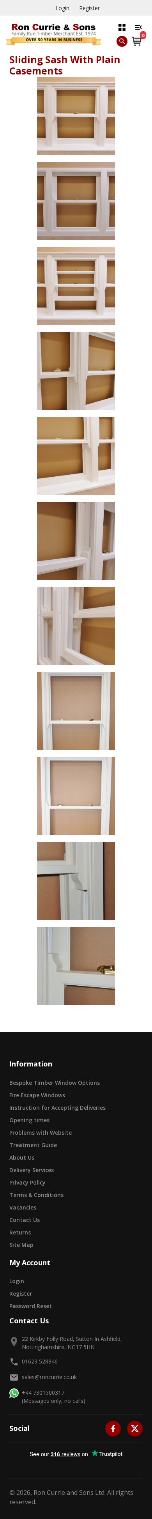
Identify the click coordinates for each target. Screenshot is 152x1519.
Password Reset (30, 1306)
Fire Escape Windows (37, 1095)
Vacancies (22, 1207)
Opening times (29, 1120)
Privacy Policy (27, 1182)
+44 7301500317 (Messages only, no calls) (53, 1396)
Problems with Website (40, 1132)
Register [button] (20, 1293)
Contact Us (24, 1220)
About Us (21, 1157)
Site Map (21, 1244)
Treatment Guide (33, 1145)
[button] (122, 27)
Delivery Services (31, 1170)
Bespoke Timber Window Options (54, 1082)
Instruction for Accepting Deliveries (57, 1107)
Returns (20, 1232)
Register (89, 8)
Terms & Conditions (36, 1195)
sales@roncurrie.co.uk (49, 1377)
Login (62, 8)
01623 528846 (40, 1361)
